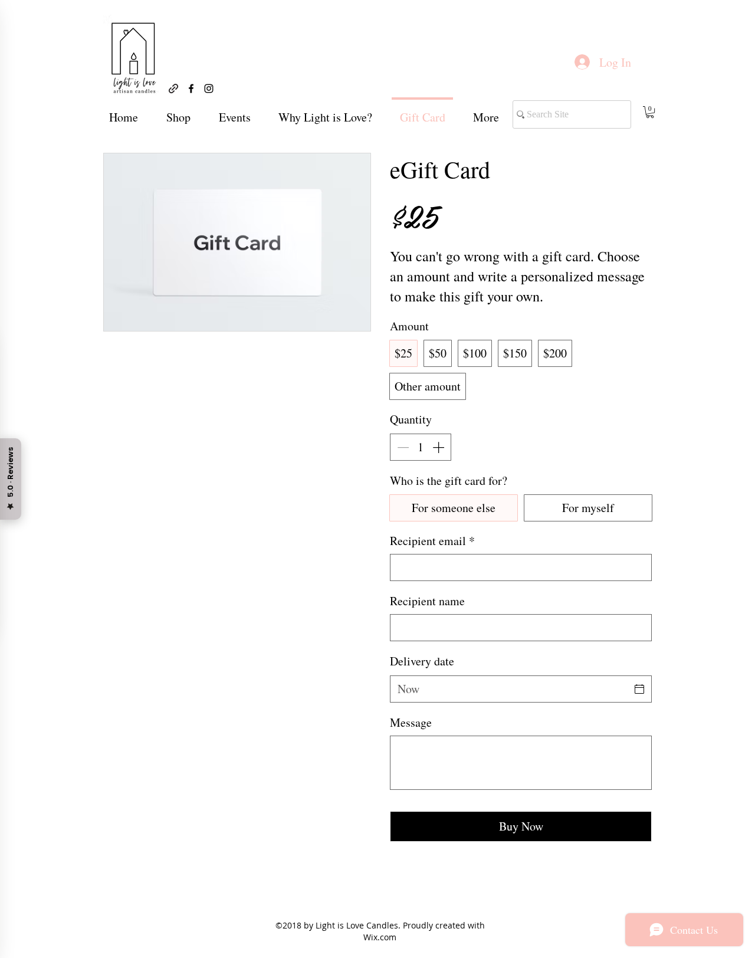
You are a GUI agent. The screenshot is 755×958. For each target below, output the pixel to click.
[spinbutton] (420, 447)
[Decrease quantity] (402, 447)
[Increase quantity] (439, 447)
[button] (650, 112)
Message (411, 722)
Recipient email (432, 541)
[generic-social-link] (173, 88)
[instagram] (209, 88)
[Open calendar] (639, 689)
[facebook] (191, 88)
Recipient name (427, 601)
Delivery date (422, 661)
